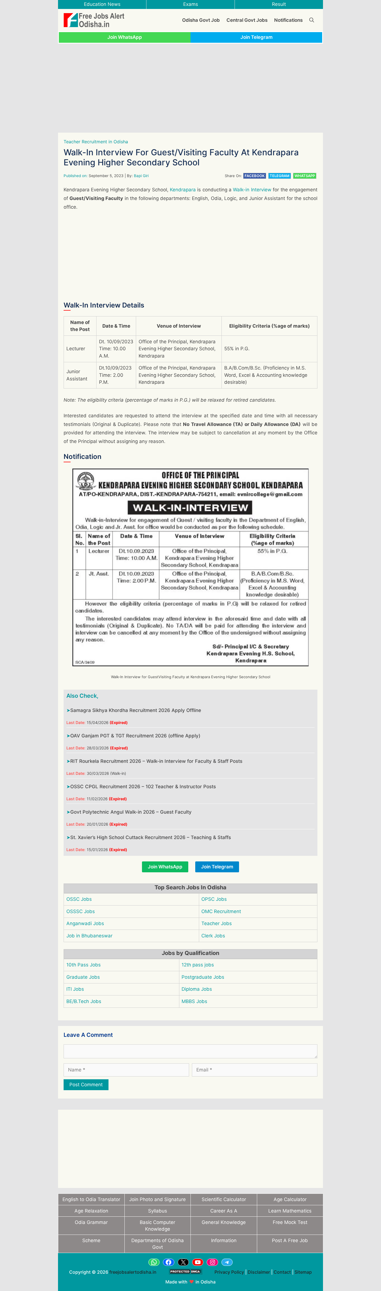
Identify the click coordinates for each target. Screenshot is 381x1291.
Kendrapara (183, 189)
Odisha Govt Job (201, 20)
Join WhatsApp (124, 37)
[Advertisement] (190, 88)
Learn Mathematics (290, 1211)
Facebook (255, 175)
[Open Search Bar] (311, 20)
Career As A (223, 1211)
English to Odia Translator (91, 1199)
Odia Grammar (91, 1222)
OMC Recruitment (221, 911)
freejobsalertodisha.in (132, 1272)
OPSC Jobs (214, 899)
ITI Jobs (75, 989)
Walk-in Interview (252, 189)
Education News (102, 4)
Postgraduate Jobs (203, 977)
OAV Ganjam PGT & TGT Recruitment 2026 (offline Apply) (135, 736)
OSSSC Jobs (80, 911)
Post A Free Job (290, 1240)
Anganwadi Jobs (85, 923)
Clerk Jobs (213, 936)
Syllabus (157, 1211)
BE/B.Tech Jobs (83, 1001)
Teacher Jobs (216, 923)
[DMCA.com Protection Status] (185, 1277)
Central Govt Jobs (246, 20)
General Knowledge (224, 1222)
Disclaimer (259, 1272)
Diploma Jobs (197, 989)
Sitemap (303, 1272)
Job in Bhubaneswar (89, 936)
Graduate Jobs (83, 977)
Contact (282, 1272)
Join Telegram (256, 37)
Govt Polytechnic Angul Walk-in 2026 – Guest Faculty (131, 812)
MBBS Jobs (194, 1001)
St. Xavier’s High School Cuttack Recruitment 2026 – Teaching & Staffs (150, 837)
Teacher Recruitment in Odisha (96, 141)
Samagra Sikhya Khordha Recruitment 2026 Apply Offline (135, 710)
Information (224, 1240)
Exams (190, 4)
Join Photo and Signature (157, 1199)
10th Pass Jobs (83, 965)
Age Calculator (290, 1199)
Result (279, 4)
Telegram (280, 175)
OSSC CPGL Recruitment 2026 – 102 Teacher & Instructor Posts (143, 786)
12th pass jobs (198, 965)
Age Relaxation (91, 1211)
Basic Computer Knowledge (157, 1225)
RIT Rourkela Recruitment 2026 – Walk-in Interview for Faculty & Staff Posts (156, 761)
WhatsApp (305, 175)
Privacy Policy (229, 1272)
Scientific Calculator (224, 1199)
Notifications (288, 20)
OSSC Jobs (79, 899)
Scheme (91, 1240)
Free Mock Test (290, 1222)
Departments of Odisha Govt (157, 1244)
